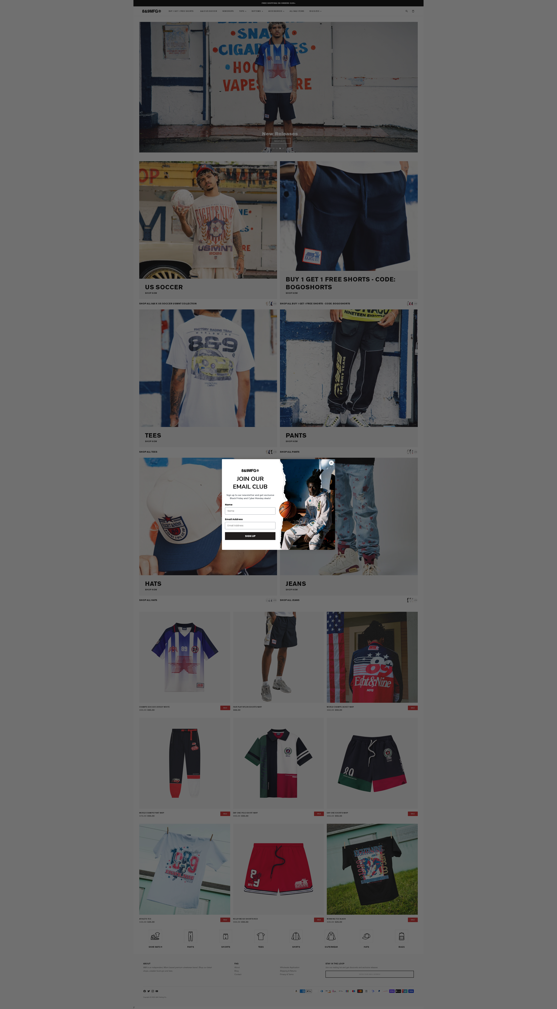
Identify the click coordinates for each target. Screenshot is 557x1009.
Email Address (234, 519)
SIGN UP (250, 536)
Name (228, 504)
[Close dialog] (331, 462)
